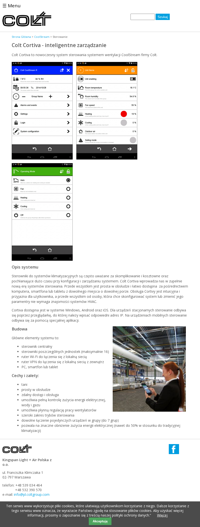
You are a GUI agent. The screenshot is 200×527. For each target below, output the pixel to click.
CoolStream (42, 37)
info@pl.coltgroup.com (32, 494)
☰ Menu (11, 5)
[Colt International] (26, 25)
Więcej (162, 515)
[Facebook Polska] (174, 452)
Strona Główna (21, 37)
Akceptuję (100, 521)
